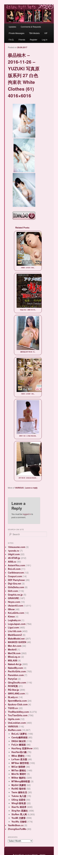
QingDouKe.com (17, 682)
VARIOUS (19, 487)
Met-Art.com (14, 645)
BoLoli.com (14, 568)
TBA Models (34, 33)
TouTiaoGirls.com (17, 715)
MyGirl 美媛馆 (18, 785)
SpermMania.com (17, 700)
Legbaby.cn (14, 620)
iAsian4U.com (15, 605)
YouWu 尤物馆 (19, 821)
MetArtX (12, 649)
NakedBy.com (15, 667)
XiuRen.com (14, 730)
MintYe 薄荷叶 (18, 773)
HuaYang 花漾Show (22, 748)
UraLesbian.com (17, 722)
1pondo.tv (13, 550)
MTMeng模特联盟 (20, 781)
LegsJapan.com (16, 623)
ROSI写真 (13, 686)
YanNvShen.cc (16, 825)
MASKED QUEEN (17, 642)
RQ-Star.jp (13, 689)
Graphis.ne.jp (15, 594)
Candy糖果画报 (19, 737)
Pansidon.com (16, 675)
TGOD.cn (13, 708)
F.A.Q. (11, 39)
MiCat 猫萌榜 (18, 766)
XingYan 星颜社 (19, 810)
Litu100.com (14, 631)
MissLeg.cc (14, 656)
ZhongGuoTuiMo (17, 829)
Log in (44, 39)
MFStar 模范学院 (20, 763)
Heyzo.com (14, 601)
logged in (27, 514)
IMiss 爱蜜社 (18, 755)
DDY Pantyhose (16, 580)
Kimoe (11, 616)
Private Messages (16, 33)
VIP (45, 33)
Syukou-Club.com (18, 704)
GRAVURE (13, 598)
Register (33, 39)
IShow (11, 609)
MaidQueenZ (15, 634)
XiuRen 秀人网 (19, 814)
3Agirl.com (14, 554)
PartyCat (12, 678)
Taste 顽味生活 (19, 792)
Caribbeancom (16, 572)
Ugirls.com (14, 719)
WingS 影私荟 (18, 803)
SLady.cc (13, 697)
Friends (22, 39)
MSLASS (12, 660)
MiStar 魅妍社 (18, 777)
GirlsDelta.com (16, 587)
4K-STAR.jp (14, 557)
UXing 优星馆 (18, 799)
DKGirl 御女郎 (18, 741)
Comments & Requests (31, 26)
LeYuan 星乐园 (19, 759)
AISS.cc (12, 561)
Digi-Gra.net (14, 583)
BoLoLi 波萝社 (19, 733)
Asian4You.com (16, 565)
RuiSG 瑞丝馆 (18, 788)
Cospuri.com (15, 576)
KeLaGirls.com (16, 612)
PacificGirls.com (17, 671)
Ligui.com (13, 627)
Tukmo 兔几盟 (18, 796)
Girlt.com (13, 590)
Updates (12, 26)
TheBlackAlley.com (18, 711)
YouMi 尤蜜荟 (18, 817)
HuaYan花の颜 (19, 752)
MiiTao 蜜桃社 (18, 770)
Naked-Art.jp (15, 664)
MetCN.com (14, 653)
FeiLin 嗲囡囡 (18, 744)
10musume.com (16, 547)
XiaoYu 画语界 (18, 806)
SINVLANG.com (16, 693)
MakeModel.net (16, 638)
